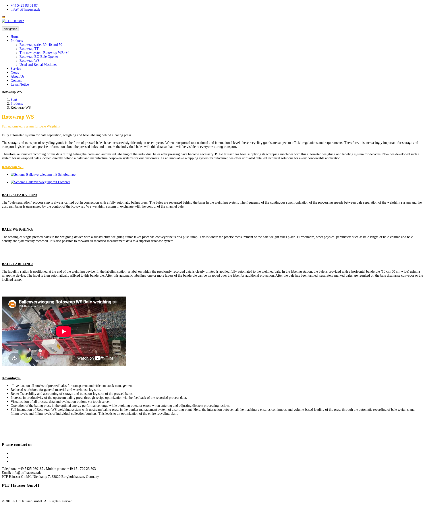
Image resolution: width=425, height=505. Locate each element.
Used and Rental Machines (38, 64)
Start (14, 99)
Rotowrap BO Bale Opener (38, 56)
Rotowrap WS (29, 60)
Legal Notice (20, 84)
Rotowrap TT (29, 48)
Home (15, 37)
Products (17, 40)
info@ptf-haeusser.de (25, 9)
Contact (16, 80)
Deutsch (12, 17)
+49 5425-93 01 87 (24, 5)
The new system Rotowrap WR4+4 (44, 52)
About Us (17, 76)
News (15, 72)
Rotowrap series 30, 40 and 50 (40, 44)
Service (16, 68)
